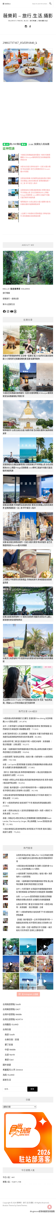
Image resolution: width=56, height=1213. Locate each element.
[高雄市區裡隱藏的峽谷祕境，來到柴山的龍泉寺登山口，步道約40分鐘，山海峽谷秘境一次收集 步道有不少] (11, 981)
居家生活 (7, 1079)
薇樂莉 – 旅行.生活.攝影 (28, 15)
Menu (8, 4)
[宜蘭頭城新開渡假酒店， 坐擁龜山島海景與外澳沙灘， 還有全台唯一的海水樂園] (28, 946)
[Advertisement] (28, 114)
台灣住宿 (7, 1029)
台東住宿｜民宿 (12, 1039)
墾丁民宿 (9, 1044)
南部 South (10, 1034)
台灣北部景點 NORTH (13, 1019)
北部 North (10, 1054)
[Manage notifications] (49, 1207)
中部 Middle (10, 1049)
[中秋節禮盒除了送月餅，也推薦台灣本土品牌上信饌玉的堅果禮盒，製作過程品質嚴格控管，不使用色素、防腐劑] (28, 964)
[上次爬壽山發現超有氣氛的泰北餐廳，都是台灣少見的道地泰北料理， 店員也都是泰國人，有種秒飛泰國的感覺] (45, 964)
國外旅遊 (7, 1064)
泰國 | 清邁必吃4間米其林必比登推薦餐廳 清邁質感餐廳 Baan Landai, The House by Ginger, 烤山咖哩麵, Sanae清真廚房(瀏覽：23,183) (27, 821)
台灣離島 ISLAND (10, 1024)
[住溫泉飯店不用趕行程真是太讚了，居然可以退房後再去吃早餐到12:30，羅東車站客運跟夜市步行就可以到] (11, 964)
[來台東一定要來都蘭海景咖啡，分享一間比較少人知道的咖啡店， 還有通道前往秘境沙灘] (28, 981)
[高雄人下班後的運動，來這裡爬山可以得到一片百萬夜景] (45, 946)
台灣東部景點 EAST (11, 1009)
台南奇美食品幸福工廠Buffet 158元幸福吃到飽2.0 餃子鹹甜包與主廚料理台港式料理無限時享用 (34, 858)
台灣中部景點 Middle (12, 1014)
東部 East (9, 1059)
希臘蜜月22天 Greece (13, 1069)
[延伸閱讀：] (28, 65)
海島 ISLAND (8, 1074)
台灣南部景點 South (12, 1004)
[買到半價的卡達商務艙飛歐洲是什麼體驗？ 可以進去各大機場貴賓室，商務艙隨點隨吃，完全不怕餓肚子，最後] (11, 946)
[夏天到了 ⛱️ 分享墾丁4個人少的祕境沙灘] (45, 981)
